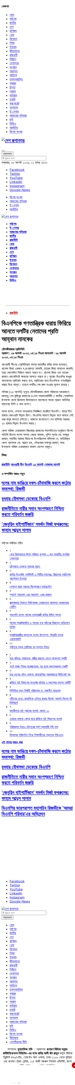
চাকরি (12, 99)
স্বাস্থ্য (13, 83)
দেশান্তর (14, 63)
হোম (12, 15)
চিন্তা (12, 87)
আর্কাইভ (14, 128)
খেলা (12, 35)
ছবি (11, 120)
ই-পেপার (14, 111)
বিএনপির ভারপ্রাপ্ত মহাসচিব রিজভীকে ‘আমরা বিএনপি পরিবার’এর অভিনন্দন (37, 811)
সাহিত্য (13, 75)
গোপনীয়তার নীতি (18, 1042)
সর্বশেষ (13, 19)
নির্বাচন (13, 59)
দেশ (12, 27)
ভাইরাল (13, 95)
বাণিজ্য (13, 31)
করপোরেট (14, 103)
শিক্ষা (12, 43)
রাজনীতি (14, 240)
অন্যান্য (14, 107)
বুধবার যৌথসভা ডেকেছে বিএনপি (26, 498)
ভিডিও (13, 124)
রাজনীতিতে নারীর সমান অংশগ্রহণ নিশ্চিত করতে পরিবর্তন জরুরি (33, 511)
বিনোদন (13, 39)
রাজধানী (13, 55)
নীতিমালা (14, 1038)
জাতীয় (13, 23)
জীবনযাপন (15, 51)
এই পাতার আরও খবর (12, 742)
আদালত (14, 71)
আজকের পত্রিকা (18, 115)
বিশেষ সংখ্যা (16, 132)
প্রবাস (13, 91)
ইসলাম (13, 47)
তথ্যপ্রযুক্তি (16, 79)
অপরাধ (13, 67)
